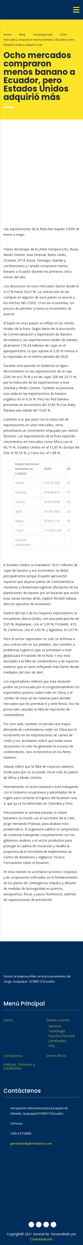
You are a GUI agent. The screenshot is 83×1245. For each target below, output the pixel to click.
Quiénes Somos (58, 1020)
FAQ (51, 1046)
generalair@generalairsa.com (31, 1143)
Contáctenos (13, 1056)
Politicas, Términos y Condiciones (19, 1066)
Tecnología (56, 1031)
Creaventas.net (41, 1239)
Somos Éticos (56, 1056)
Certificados (57, 1041)
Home (7, 35)
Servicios (55, 1026)
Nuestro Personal (61, 1036)
